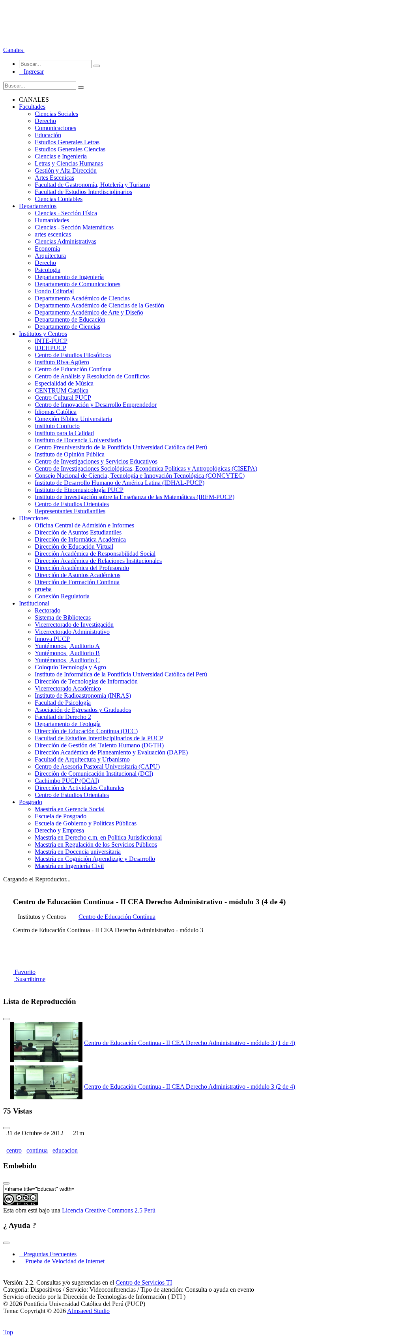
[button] (13, 50)
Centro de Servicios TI (144, 1282)
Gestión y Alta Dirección (66, 170)
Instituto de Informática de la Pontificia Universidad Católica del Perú (121, 674)
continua (37, 1150)
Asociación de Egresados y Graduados (83, 709)
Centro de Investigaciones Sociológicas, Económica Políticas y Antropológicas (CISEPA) (146, 468)
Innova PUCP (52, 638)
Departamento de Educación (70, 319)
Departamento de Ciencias (67, 326)
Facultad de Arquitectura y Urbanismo (82, 759)
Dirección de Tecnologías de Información (86, 681)
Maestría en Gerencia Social (70, 809)
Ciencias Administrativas (65, 241)
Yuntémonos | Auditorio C (67, 660)
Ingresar (31, 71)
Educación (48, 135)
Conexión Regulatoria (62, 596)
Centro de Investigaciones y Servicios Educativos (96, 461)
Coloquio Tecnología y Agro (70, 667)
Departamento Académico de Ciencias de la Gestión (99, 305)
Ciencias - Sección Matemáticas (74, 227)
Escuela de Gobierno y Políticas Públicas (86, 823)
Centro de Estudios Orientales (72, 504)
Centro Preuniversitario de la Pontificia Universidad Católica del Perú (121, 447)
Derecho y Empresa (59, 830)
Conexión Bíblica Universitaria (73, 418)
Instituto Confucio (57, 426)
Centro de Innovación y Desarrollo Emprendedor (96, 404)
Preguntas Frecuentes (48, 1254)
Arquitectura (50, 255)
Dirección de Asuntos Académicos (77, 575)
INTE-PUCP (51, 340)
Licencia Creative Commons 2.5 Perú (108, 1210)
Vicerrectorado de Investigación (74, 624)
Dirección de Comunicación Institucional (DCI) (94, 773)
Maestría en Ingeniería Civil (69, 865)
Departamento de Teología (68, 724)
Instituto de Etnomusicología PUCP (79, 489)
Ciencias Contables (58, 199)
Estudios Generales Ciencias (70, 149)
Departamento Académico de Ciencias (82, 298)
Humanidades (52, 220)
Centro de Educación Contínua (73, 369)
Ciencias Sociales (56, 113)
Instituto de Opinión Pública (70, 454)
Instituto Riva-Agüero (62, 362)
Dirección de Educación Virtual (74, 546)
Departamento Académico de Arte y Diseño (89, 312)
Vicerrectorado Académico (68, 688)
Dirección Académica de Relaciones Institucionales (98, 560)
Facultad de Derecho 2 (63, 716)
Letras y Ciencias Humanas (69, 163)
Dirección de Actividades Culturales (79, 787)
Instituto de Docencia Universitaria (78, 440)
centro (14, 1150)
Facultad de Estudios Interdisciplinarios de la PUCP (99, 738)
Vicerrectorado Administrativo (72, 631)
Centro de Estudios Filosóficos (73, 355)
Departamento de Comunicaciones (77, 284)
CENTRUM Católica (61, 390)
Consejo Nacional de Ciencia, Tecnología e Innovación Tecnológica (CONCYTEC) (140, 475)
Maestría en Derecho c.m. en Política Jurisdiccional (98, 837)
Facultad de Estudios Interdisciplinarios (83, 191)
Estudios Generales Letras (67, 142)
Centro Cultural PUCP (63, 397)
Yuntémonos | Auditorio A (67, 645)
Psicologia (47, 269)
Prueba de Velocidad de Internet (63, 1261)
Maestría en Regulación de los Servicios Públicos (96, 844)
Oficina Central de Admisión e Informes (84, 525)
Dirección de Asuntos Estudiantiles (78, 532)
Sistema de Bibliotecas (63, 617)
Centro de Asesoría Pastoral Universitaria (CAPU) (97, 766)
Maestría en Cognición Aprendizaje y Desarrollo (95, 858)
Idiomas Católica (56, 411)
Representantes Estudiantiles (70, 511)
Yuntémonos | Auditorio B (67, 653)
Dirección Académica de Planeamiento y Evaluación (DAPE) (111, 752)
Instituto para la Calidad (64, 433)
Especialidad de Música (64, 383)
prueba (43, 589)
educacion (65, 1150)
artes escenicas (53, 234)
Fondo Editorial (54, 291)
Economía (47, 248)
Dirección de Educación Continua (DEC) (86, 731)
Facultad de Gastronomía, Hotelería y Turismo (92, 184)
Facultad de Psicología (63, 702)
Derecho (45, 120)
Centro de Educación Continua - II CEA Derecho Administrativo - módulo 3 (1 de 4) (189, 1042)
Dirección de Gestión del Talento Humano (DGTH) (99, 745)
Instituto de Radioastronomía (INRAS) (83, 695)
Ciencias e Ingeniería (61, 156)
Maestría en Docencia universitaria (78, 851)
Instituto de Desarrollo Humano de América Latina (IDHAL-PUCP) (119, 482)
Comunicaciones (55, 128)
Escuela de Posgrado (60, 816)
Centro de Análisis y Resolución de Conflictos (92, 376)
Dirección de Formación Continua (77, 582)
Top (8, 1332)
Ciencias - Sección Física (66, 213)
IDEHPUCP (50, 348)
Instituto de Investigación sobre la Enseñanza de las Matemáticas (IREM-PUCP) (134, 497)
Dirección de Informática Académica (80, 539)
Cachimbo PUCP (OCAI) (67, 780)
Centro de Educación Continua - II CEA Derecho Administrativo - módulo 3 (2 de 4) (189, 1086)
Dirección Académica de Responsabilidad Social (95, 553)
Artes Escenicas (54, 177)
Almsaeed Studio (88, 1310)
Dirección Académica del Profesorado (82, 567)
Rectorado (47, 610)
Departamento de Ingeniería (69, 277)
